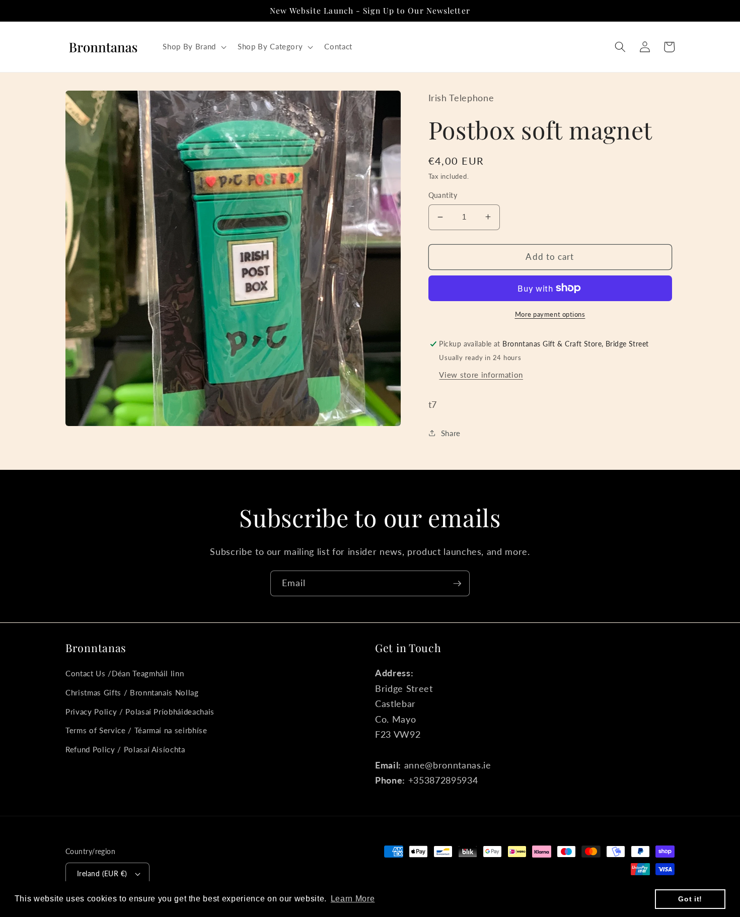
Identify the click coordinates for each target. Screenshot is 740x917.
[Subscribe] (457, 584)
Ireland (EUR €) (102, 873)
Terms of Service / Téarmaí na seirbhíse (136, 730)
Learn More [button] (353, 898)
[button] (193, 46)
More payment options (550, 314)
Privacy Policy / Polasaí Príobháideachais (139, 711)
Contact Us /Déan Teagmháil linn (124, 673)
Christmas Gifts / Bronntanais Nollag (132, 692)
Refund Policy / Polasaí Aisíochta (125, 749)
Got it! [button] (690, 899)
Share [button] (451, 432)
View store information (481, 374)
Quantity (443, 195)
